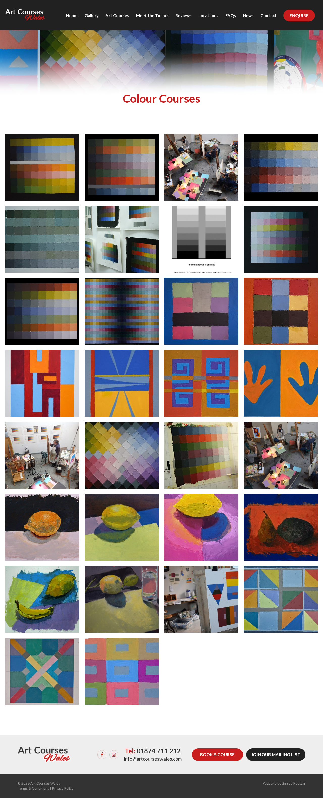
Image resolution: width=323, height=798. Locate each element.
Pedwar (299, 783)
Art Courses (117, 15)
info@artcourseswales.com (153, 759)
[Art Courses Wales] (25, 10)
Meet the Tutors (152, 15)
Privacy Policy (62, 788)
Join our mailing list (275, 754)
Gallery (92, 15)
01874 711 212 (159, 751)
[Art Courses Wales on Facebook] (101, 754)
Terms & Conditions (33, 788)
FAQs (230, 15)
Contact (268, 15)
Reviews (183, 15)
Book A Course (217, 754)
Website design (275, 783)
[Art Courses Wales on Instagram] (113, 754)
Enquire (299, 15)
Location (207, 15)
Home (72, 15)
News (248, 15)
